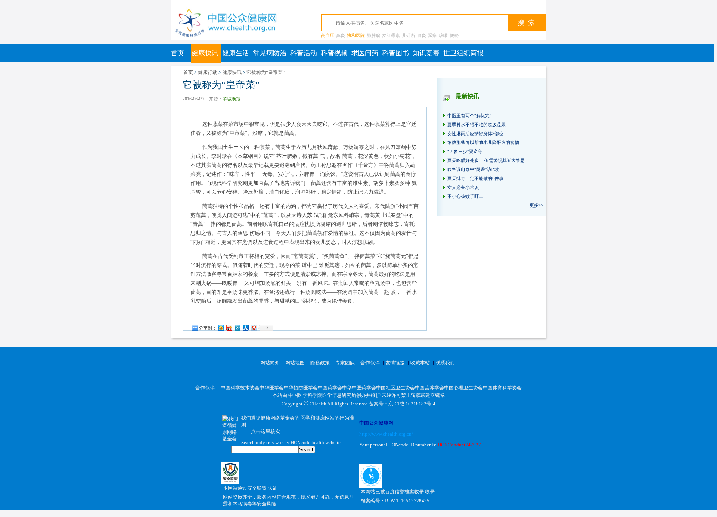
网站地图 (295, 362)
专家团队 (345, 362)
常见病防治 (269, 53)
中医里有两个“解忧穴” (469, 115)
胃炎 (421, 35)
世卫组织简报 (463, 53)
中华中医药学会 (359, 387)
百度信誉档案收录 (405, 492)
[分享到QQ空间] (221, 327)
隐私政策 (320, 362)
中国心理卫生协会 (463, 387)
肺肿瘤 (373, 35)
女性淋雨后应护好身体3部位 (475, 133)
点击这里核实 (265, 431)
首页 (177, 53)
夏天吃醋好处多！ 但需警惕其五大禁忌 (486, 160)
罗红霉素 (391, 35)
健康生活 (235, 53)
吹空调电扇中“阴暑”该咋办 (473, 169)
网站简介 (270, 362)
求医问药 (364, 53)
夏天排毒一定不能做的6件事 (475, 178)
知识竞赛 (426, 53)
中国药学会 (330, 387)
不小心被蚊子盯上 (465, 196)
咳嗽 (443, 35)
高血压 (327, 35)
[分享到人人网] (245, 327)
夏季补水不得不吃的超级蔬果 (476, 124)
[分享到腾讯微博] (237, 327)
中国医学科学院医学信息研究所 (322, 395)
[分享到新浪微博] (229, 327)
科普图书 (395, 53)
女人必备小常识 (463, 187)
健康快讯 (205, 53)
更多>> (537, 205)
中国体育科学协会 (502, 387)
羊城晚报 (231, 99)
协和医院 (356, 35)
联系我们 (445, 362)
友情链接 (395, 362)
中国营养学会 (429, 387)
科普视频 (334, 53)
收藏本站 (420, 362)
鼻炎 (340, 35)
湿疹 (432, 35)
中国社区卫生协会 (395, 387)
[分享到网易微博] (253, 327)
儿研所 (408, 35)
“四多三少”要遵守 (464, 151)
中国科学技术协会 (240, 387)
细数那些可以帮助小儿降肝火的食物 (483, 142)
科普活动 (303, 53)
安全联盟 (257, 488)
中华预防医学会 (301, 387)
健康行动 (207, 72)
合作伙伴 (370, 362)
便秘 (454, 35)
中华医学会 (272, 387)
